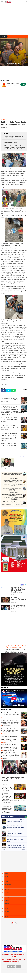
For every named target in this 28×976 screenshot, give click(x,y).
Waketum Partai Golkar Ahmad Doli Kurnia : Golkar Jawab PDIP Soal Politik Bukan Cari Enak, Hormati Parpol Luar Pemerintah (12, 482)
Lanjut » (24, 849)
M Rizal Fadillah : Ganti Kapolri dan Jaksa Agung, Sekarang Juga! (12, 489)
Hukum (5, 119)
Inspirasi (6, 889)
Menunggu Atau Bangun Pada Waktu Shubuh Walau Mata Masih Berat (15, 820)
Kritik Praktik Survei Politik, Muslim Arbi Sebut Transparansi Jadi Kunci (12, 502)
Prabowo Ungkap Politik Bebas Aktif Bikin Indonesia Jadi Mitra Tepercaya (12, 495)
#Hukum (4, 384)
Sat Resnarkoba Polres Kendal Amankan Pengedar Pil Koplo (13, 123)
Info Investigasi (18, 970)
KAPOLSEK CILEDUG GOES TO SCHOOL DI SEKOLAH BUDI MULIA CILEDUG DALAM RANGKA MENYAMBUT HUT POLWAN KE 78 (9, 731)
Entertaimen (7, 884)
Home (2, 119)
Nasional (6, 897)
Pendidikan (7, 903)
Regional (6, 911)
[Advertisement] (14, 20)
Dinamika (6, 879)
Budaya (6, 873)
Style (5, 914)
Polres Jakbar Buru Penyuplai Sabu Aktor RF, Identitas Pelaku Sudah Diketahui (13, 778)
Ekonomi (6, 881)
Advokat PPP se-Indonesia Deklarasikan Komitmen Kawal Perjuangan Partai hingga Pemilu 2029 (12, 474)
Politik (6, 908)
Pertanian (6, 905)
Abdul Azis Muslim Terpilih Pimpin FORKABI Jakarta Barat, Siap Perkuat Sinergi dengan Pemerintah (10, 714)
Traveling (6, 916)
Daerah (6, 876)
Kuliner (6, 895)
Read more (16, 478)
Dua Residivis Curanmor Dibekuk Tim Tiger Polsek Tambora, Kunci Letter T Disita (8, 788)
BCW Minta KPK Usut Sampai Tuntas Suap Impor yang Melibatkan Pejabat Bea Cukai (15, 827)
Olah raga (6, 900)
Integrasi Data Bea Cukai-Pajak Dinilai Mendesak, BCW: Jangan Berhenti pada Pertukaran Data (7, 809)
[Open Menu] (2, 1)
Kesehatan (6, 892)
